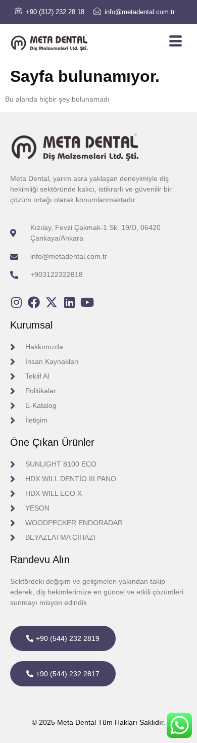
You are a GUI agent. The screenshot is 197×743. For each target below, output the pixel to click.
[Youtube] (87, 302)
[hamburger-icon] (175, 41)
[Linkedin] (69, 302)
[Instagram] (16, 302)
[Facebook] (34, 302)
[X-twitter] (51, 302)
